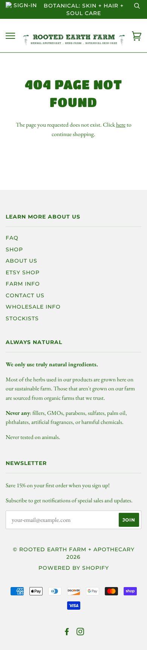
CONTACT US (25, 295)
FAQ (12, 237)
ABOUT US (21, 260)
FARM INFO (23, 283)
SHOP (14, 249)
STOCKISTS (22, 318)
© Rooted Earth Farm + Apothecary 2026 (74, 553)
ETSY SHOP (23, 272)
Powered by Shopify (73, 567)
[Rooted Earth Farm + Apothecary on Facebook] (67, 632)
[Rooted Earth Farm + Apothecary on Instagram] (80, 632)
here (121, 124)
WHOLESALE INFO (33, 306)
